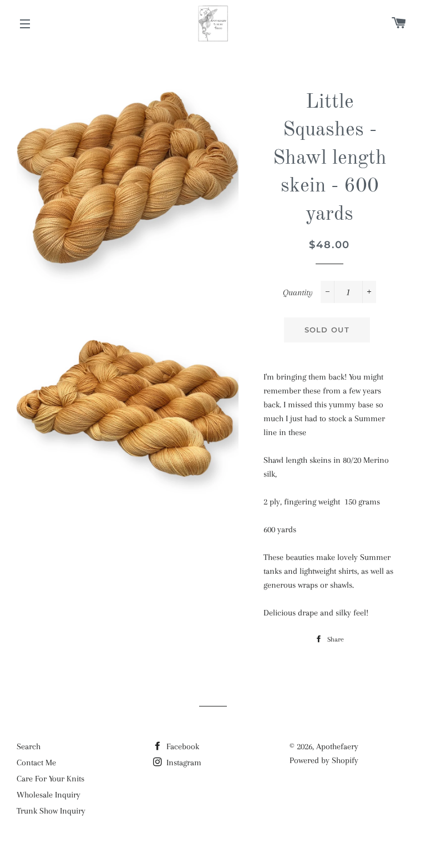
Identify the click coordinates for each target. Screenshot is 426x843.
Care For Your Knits (50, 779)
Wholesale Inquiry (48, 795)
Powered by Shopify (324, 760)
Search (28, 746)
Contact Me (36, 763)
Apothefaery (337, 746)
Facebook (181, 746)
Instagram (182, 763)
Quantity (298, 292)
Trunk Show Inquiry (51, 811)
